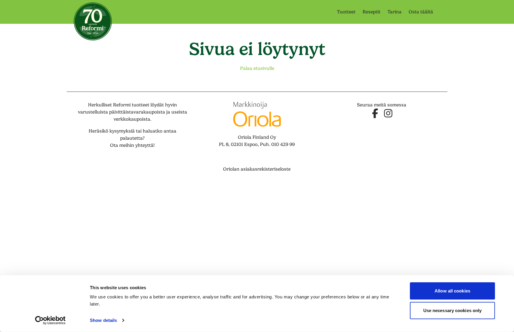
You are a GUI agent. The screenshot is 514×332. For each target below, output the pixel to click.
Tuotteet (346, 12)
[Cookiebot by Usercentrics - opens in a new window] (50, 320)
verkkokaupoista (132, 119)
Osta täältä (421, 12)
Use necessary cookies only (452, 310)
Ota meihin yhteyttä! (132, 145)
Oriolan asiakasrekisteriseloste (257, 169)
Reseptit (371, 12)
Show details (103, 320)
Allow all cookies (452, 290)
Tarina (395, 12)
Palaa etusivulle (257, 68)
